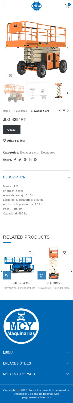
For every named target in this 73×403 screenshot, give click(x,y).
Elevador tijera (40, 110)
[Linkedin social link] (30, 159)
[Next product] (68, 111)
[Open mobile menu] (5, 6)
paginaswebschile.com (36, 397)
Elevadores (21, 110)
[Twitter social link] (20, 159)
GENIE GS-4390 (19, 283)
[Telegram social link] (35, 159)
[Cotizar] (7, 275)
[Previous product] (60, 111)
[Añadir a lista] (29, 252)
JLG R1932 (53, 283)
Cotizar (11, 129)
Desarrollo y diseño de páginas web (36, 393)
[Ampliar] (10, 75)
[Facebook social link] (15, 159)
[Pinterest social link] (25, 159)
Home (7, 110)
